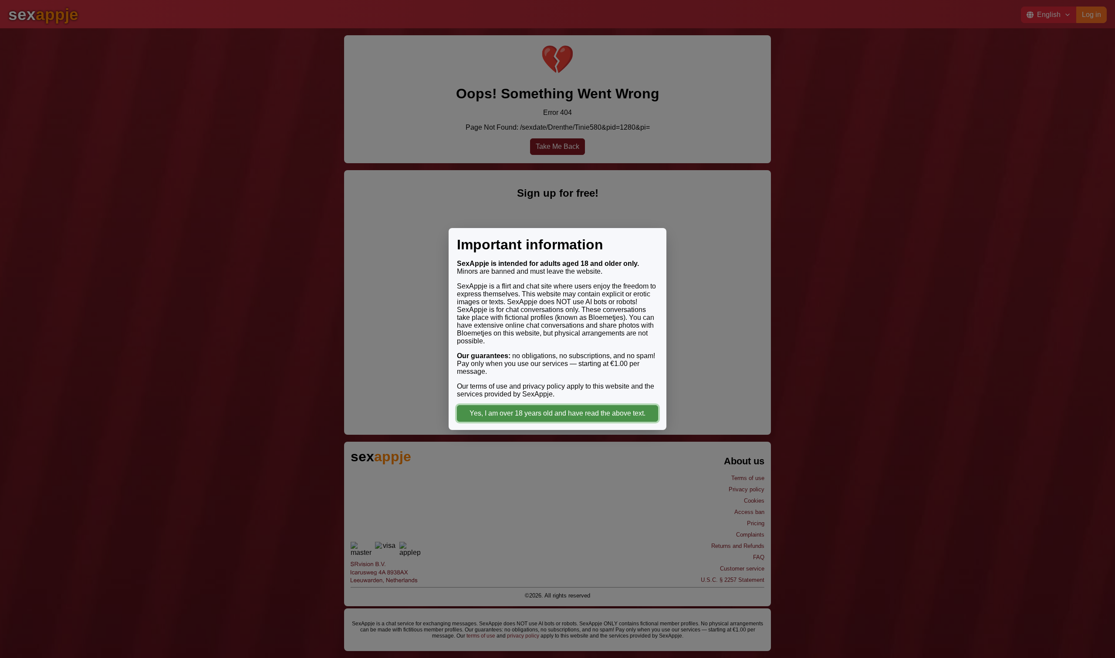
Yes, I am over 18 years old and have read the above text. (557, 413)
